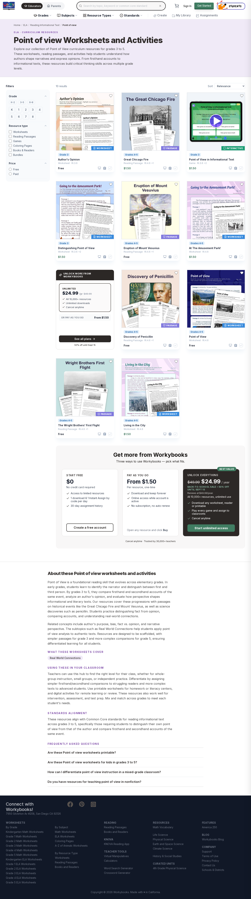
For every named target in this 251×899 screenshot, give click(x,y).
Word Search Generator (118, 868)
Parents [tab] (56, 6)
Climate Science (162, 848)
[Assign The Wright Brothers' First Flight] (104, 434)
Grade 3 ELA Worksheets (21, 873)
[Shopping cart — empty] (177, 6)
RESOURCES (161, 822)
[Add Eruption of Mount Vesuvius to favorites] (176, 184)
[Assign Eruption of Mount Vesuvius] (170, 257)
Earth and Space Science (168, 844)
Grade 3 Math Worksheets (21, 845)
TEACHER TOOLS (115, 851)
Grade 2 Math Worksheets (21, 841)
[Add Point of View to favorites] (242, 273)
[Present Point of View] (230, 345)
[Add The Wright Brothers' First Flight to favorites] (111, 361)
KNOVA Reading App (116, 844)
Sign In (187, 6)
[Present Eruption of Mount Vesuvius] (164, 256)
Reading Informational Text (45, 25)
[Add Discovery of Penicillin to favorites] (176, 273)
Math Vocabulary (163, 827)
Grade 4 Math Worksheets (22, 850)
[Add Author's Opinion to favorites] (111, 96)
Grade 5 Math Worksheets (21, 854)
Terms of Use (210, 856)
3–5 (22, 102)
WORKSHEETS (15, 822)
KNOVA (108, 839)
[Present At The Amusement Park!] (230, 256)
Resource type (18, 125)
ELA (25, 25)
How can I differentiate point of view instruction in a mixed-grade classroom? (104, 772)
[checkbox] (110, 168)
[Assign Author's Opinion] (104, 168)
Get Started (204, 5)
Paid (16, 174)
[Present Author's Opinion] (99, 168)
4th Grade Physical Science (169, 868)
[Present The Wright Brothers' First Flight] (99, 434)
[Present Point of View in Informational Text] (230, 168)
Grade (13, 96)
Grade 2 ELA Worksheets (21, 868)
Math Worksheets (65, 831)
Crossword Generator (117, 872)
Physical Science (163, 839)
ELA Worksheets (65, 836)
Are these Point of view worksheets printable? (82, 752)
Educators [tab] (34, 6)
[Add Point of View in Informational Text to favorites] (242, 96)
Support (207, 851)
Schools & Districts (213, 869)
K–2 (13, 102)
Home (17, 25)
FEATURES (209, 822)
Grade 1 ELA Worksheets (20, 864)
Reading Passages (24, 136)
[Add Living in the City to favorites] (176, 361)
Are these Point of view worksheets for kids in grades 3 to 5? (92, 762)
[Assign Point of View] (235, 345)
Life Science (160, 834)
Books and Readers (67, 866)
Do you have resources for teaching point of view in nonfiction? (94, 782)
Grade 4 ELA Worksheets (21, 877)
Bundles (18, 154)
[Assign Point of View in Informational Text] (235, 168)
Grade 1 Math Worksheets (21, 836)
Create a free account (90, 527)
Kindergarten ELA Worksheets (24, 859)
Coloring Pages (22, 145)
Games (17, 141)
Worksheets (20, 131)
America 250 (209, 827)
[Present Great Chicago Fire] (164, 168)
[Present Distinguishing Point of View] (99, 256)
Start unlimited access (211, 528)
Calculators (110, 860)
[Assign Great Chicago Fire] (170, 168)
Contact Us (208, 865)
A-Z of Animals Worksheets (71, 845)
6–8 (31, 102)
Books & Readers (23, 150)
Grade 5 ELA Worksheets (21, 882)
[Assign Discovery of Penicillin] (170, 345)
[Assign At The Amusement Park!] (235, 257)
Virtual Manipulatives (116, 856)
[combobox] (121, 6)
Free (16, 169)
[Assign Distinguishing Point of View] (104, 257)
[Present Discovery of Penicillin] (164, 345)
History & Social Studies (167, 856)
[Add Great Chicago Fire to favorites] (176, 96)
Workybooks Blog (213, 839)
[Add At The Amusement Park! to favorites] (242, 184)
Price (12, 163)
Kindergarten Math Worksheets (25, 831)
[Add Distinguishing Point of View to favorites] (111, 184)
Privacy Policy (210, 860)
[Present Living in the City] (164, 434)
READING (110, 822)
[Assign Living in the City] (170, 434)
